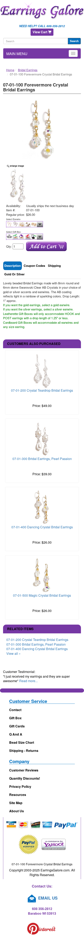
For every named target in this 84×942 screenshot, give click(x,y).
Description (12, 265)
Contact (15, 709)
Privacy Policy (20, 786)
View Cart (40, 32)
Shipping (54, 265)
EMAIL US (47, 898)
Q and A (15, 734)
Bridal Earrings (28, 70)
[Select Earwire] (42, 224)
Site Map (15, 802)
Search (74, 41)
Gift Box (15, 718)
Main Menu (16, 53)
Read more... (28, 680)
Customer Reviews (23, 770)
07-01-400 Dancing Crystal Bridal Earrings (42, 527)
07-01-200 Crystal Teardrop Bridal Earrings (42, 390)
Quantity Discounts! (24, 778)
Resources (17, 794)
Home (10, 70)
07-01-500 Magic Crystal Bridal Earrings (42, 595)
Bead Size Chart (21, 742)
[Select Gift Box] (42, 237)
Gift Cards (17, 726)
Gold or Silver (14, 274)
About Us (16, 811)
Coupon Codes (34, 265)
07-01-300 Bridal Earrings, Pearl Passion (42, 458)
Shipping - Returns (23, 750)
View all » (13, 653)
